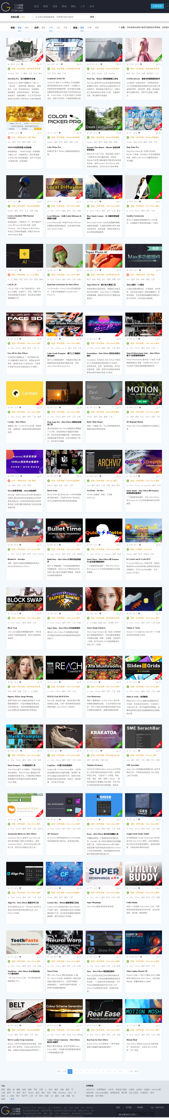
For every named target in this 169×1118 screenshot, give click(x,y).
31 (80, 545)
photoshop (62, 1093)
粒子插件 (95, 760)
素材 (67, 1090)
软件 (17, 73)
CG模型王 (144, 1093)
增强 (109, 279)
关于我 (128, 1107)
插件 (94, 73)
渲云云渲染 (133, 1093)
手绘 (35, 1090)
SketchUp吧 (156, 1090)
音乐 (31, 279)
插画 (30, 1090)
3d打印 (111, 1090)
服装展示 (150, 73)
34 (41, 476)
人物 (3, 1093)
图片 (89, 279)
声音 (21, 279)
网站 (27, 28)
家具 (56, 1090)
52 (41, 133)
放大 (104, 279)
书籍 (54, 1093)
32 (120, 476)
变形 (118, 897)
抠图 (14, 691)
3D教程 (139, 549)
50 (80, 133)
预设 (110, 142)
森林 (116, 142)
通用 (82, 28)
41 (80, 202)
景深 (118, 211)
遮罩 (39, 760)
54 (160, 64)
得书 (152, 1093)
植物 (105, 142)
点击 (58, 28)
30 (160, 545)
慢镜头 (80, 554)
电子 (18, 1096)
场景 (47, 1096)
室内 (9, 1093)
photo (70, 1093)
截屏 (39, 417)
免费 (97, 28)
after (142, 417)
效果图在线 (114, 1093)
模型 (9, 1090)
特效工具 (104, 760)
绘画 (150, 142)
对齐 (39, 897)
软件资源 (21, 69)
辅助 (29, 142)
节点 (153, 760)
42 (41, 202)
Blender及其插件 (112, 69)
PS (14, 1093)
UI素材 (131, 1090)
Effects (58, 211)
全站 (23, 17)
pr (66, 348)
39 (80, 270)
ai (8, 279)
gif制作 (139, 1090)
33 (80, 476)
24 (41, 1025)
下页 (131, 1071)
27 (160, 751)
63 (80, 64)
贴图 (3, 1099)
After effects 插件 (73, 206)
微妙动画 (89, 1096)
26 (160, 820)
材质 (31, 211)
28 (41, 682)
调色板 (80, 1035)
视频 (68, 1096)
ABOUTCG (90, 1090)
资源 (19, 28)
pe (63, 348)
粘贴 (39, 966)
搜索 (148, 760)
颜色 (66, 142)
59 (120, 64)
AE (127, 417)
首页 (36, 6)
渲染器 (146, 554)
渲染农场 (89, 1093)
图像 (100, 623)
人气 (51, 28)
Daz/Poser (148, 549)
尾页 (136, 1071)
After (52, 211)
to (7, 1096)
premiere (147, 485)
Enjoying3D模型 (101, 1093)
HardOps (112, 73)
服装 (128, 73)
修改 (113, 485)
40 (41, 270)
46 (160, 133)
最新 (43, 28)
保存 (79, 829)
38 (41, 339)
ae (48, 211)
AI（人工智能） (33, 275)
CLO (157, 73)
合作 (13, 137)
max (9, 142)
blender (99, 73)
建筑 (40, 73)
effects (147, 417)
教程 (132, 549)
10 (120, 1071)
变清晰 (111, 623)
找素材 (147, 1090)
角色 (43, 1093)
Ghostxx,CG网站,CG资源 (12, 7)
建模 (25, 73)
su (21, 73)
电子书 (24, 1096)
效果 (158, 1035)
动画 (143, 73)
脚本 (24, 142)
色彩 (71, 142)
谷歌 (158, 829)
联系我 (140, 1107)
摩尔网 (124, 1093)
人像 (62, 1096)
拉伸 (158, 623)
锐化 (99, 279)
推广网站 (32, 137)
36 (80, 408)
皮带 (36, 1035)
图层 (118, 966)
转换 (36, 211)
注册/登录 (157, 6)
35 (120, 408)
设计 (35, 73)
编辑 (41, 279)
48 (120, 133)
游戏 (3, 1096)
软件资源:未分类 (33, 69)
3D (36, 1096)
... (125, 1071)
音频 (36, 279)
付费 (89, 28)
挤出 (118, 348)
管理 (29, 485)
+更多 (12, 1099)
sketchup (11, 73)
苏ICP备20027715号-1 (127, 1115)
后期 (94, 279)
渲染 (66, 485)
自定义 (40, 829)
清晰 (114, 279)
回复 (65, 28)
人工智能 (14, 279)
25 (160, 888)
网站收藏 (21, 275)
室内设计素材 (121, 1090)
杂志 (37, 1093)
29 (80, 614)
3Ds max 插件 (111, 481)
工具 (30, 73)
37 (160, 339)
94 (41, 64)
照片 (41, 1096)
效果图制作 (101, 1090)
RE (73, 1096)
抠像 (19, 691)
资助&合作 (21, 137)
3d (38, 348)
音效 (26, 279)
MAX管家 (99, 1096)
